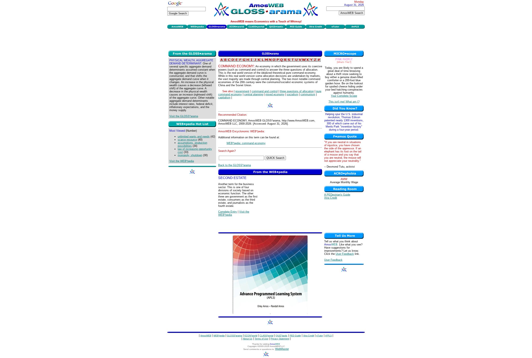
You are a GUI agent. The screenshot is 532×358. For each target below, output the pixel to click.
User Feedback (345, 253)
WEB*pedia (219, 335)
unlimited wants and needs (194, 136)
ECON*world (250, 335)
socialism (292, 94)
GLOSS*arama (234, 335)
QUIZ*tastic (281, 335)
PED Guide (295, 335)
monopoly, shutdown (190, 155)
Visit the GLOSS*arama (183, 116)
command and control (265, 91)
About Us (247, 338)
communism (307, 94)
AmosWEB (205, 335)
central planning (253, 94)
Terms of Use (261, 338)
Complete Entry (227, 211)
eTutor (319, 335)
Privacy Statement (280, 338)
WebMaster (282, 349)
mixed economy (274, 94)
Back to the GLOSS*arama (234, 165)
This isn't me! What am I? (344, 101)
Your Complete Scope (344, 95)
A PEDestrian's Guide (337, 194)
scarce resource (187, 139)
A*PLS (328, 335)
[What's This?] (344, 62)
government (242, 91)
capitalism (224, 97)
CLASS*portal (266, 335)
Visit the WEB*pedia (181, 161)
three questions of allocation (297, 91)
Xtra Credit (330, 197)
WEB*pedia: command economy (246, 143)
